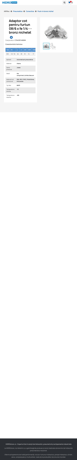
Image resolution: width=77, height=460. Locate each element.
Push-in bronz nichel (45, 11)
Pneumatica (18, 11)
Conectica (30, 11)
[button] (69, 3)
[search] (64, 3)
